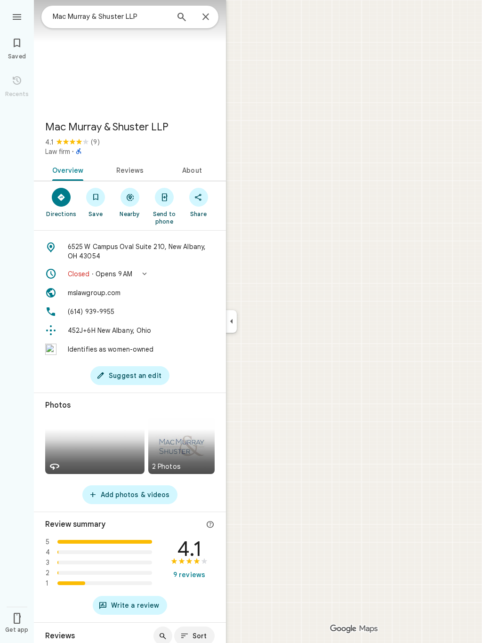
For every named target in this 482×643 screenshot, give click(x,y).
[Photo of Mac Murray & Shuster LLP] (130, 56)
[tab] (66, 169)
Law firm (57, 151)
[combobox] (111, 16)
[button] (130, 274)
